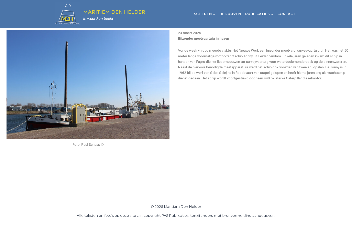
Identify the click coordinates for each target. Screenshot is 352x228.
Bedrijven (230, 14)
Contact (286, 14)
